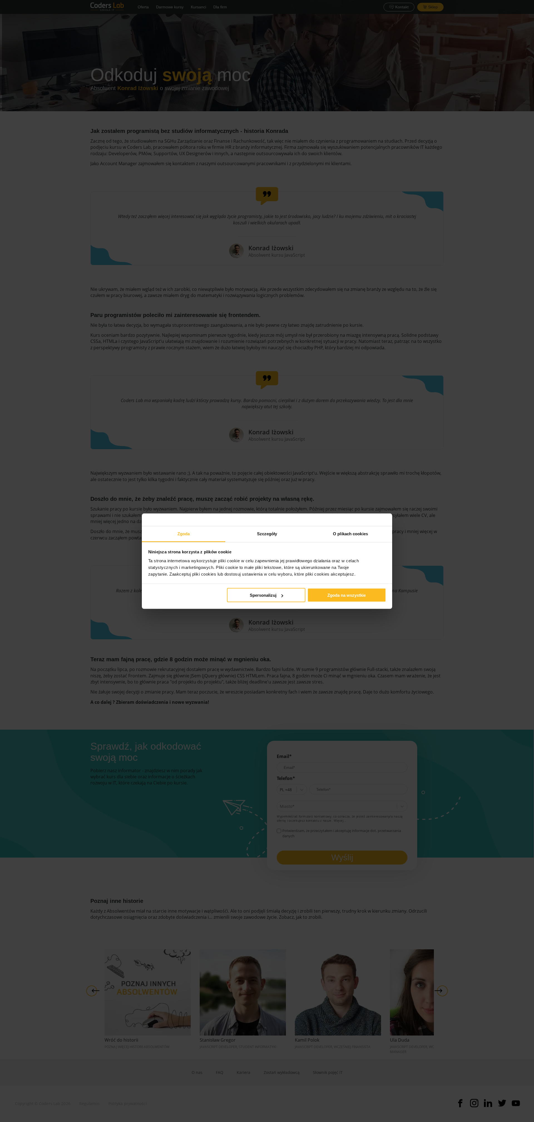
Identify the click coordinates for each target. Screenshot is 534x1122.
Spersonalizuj (263, 595)
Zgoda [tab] (183, 533)
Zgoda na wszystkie (346, 595)
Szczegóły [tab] (267, 533)
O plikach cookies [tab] (350, 533)
